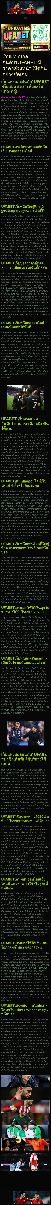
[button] (26, 18)
